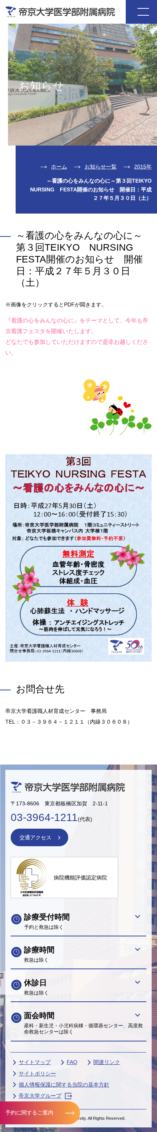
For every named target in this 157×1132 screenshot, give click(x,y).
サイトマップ (35, 1062)
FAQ (72, 1062)
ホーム (59, 167)
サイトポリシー (37, 1073)
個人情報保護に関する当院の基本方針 (64, 1085)
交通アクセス (35, 837)
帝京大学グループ (40, 1096)
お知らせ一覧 (101, 167)
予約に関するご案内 (29, 1112)
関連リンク (106, 1062)
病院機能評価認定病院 (80, 878)
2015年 (143, 167)
